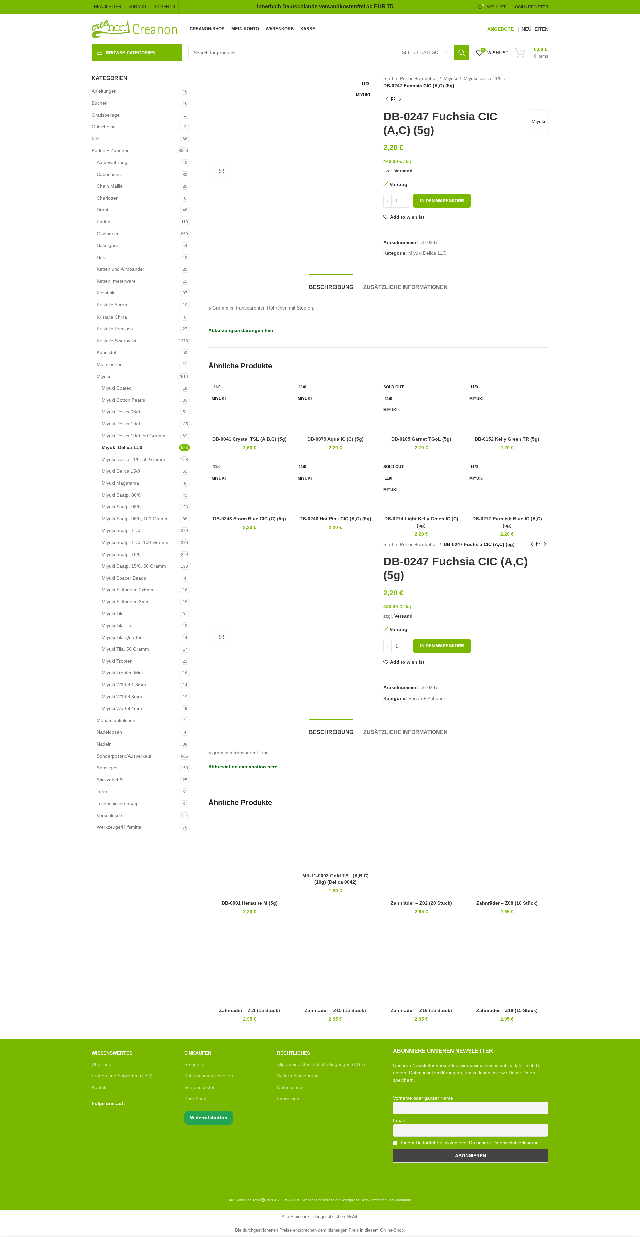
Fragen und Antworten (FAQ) (122, 1075)
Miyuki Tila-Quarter (122, 637)
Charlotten (108, 198)
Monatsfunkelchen (116, 720)
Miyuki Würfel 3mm (122, 696)
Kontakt (100, 1087)
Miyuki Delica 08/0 (121, 411)
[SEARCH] (461, 52)
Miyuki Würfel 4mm (122, 708)
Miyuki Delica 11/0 (122, 447)
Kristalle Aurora (113, 304)
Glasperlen (108, 233)
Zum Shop (195, 1098)
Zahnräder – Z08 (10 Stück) (507, 903)
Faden (103, 221)
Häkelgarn (107, 245)
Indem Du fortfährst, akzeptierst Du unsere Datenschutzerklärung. (470, 1142)
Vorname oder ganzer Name (423, 1098)
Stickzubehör (110, 779)
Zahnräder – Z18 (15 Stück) (507, 1010)
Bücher (99, 103)
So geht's (194, 1064)
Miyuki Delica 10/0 (121, 423)
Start (388, 78)
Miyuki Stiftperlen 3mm (126, 601)
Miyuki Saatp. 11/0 (121, 530)
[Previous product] (386, 99)
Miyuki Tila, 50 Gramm (125, 649)
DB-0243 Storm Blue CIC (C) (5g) (249, 518)
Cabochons (109, 174)
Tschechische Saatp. (118, 803)
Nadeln (104, 744)
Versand (403, 170)
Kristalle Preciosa (115, 328)
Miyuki (103, 376)
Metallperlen (110, 364)
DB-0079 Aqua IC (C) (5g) (335, 439)
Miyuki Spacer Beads (124, 578)
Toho (102, 791)
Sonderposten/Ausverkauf (124, 756)
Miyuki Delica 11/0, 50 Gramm (133, 459)
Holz (101, 257)
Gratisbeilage (106, 115)
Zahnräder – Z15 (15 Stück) (335, 1010)
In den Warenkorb (442, 200)
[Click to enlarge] (221, 171)
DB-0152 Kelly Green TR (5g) (507, 439)
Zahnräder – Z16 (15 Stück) (421, 1010)
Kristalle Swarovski (116, 340)
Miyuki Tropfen (117, 661)
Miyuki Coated (117, 388)
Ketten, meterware (116, 281)
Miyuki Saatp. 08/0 (121, 506)
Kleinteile (106, 292)
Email (399, 1120)
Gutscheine (104, 126)
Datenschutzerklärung (432, 1072)
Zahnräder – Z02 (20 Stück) (421, 903)
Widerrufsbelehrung (298, 1075)
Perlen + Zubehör (110, 150)
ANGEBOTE (500, 29)
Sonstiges (107, 767)
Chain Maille (110, 186)
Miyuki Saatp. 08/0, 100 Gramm (135, 518)
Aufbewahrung (112, 162)
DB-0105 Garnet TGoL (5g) (421, 439)
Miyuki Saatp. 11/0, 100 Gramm (135, 542)
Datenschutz (290, 1087)
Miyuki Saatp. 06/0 (121, 495)
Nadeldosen (109, 732)
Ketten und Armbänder (120, 269)
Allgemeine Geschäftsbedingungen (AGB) (321, 1064)
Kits (95, 138)
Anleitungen (104, 91)
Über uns (101, 1064)
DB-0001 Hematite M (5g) (250, 903)
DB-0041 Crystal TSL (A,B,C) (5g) (249, 439)
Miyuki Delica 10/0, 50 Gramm (133, 435)
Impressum (289, 1098)
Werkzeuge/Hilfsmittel (119, 827)
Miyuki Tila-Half (118, 625)
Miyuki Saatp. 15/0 (121, 554)
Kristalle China (112, 317)
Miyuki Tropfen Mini (122, 672)
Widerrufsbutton (208, 1117)
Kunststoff (107, 352)
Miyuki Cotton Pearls (123, 400)
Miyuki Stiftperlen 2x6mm (128, 589)
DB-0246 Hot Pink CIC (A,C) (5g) (335, 518)
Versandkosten (200, 1087)
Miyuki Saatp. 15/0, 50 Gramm (134, 566)
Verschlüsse (109, 815)
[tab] (331, 284)
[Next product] (400, 99)
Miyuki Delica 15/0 (121, 471)
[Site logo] (135, 28)
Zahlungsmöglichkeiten (208, 1075)
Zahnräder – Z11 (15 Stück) (249, 1010)
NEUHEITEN (535, 29)
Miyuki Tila (113, 613)
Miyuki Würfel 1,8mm (124, 684)
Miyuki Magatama (120, 483)
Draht (102, 209)
